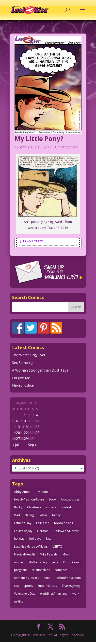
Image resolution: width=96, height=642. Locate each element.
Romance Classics (26, 578)
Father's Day (22, 523)
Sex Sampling (22, 362)
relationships (41, 570)
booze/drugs (70, 499)
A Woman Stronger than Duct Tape (40, 370)
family (56, 515)
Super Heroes (47, 586)
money (19, 562)
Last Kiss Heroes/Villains (31, 546)
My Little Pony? (39, 138)
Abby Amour (23, 492)
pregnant (20, 570)
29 (26, 438)
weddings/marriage (53, 593)
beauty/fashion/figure (29, 499)
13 (18, 426)
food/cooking (63, 523)
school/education (68, 578)
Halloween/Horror (66, 531)
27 (18, 438)
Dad (17, 515)
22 (26, 432)
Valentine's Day (24, 593)
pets (55, 562)
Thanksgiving (71, 586)
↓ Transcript (31, 241)
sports (28, 586)
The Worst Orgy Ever (28, 355)
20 (18, 432)
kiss (48, 538)
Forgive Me (21, 377)
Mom (66, 554)
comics (51, 507)
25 (38, 432)
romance (61, 570)
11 (38, 421)
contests (67, 507)
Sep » (32, 444)
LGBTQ (57, 546)
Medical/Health (24, 554)
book (52, 499)
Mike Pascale (49, 554)
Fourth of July (23, 531)
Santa (47, 578)
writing (18, 601)
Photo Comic (72, 562)
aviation (42, 492)
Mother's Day (38, 562)
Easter (43, 515)
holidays (35, 538)
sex (16, 586)
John (22, 147)
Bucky (18, 507)
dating (29, 515)
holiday (19, 538)
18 (38, 426)
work (75, 593)
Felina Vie (42, 523)
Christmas (34, 507)
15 (26, 426)
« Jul (15, 444)
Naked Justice (23, 385)
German (42, 531)
